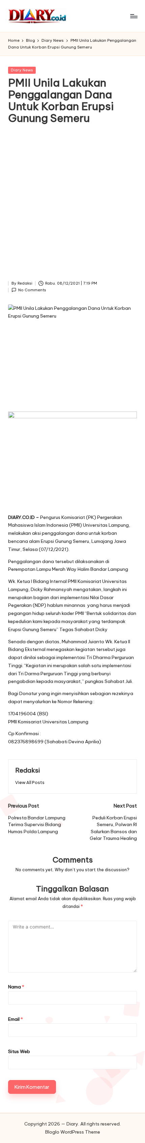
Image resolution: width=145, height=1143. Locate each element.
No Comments (32, 290)
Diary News (22, 70)
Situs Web (19, 1051)
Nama (16, 987)
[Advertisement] (72, 204)
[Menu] (133, 16)
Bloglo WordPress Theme (72, 1132)
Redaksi (27, 770)
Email (15, 1019)
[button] (30, 782)
